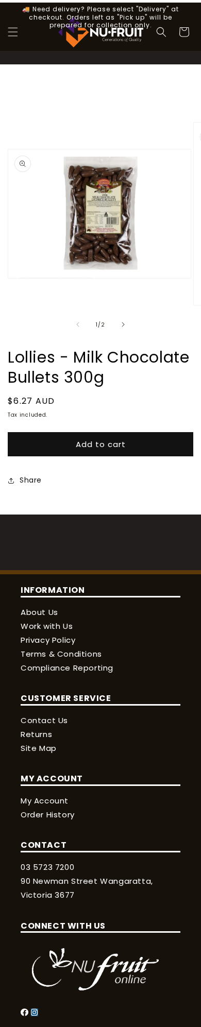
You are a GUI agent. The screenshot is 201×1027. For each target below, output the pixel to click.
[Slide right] (123, 324)
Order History (48, 814)
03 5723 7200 (47, 867)
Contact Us (44, 720)
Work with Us (47, 626)
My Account (45, 800)
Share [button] (31, 480)
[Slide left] (77, 324)
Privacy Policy (48, 640)
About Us (39, 612)
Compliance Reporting (67, 667)
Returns (36, 734)
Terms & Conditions (61, 653)
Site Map (39, 748)
